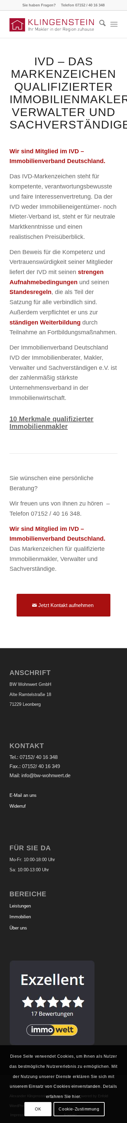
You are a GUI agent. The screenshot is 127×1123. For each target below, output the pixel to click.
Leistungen (20, 905)
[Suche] (99, 24)
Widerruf (17, 806)
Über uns (18, 927)
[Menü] (114, 24)
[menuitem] (99, 24)
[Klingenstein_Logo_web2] (52, 24)
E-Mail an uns (23, 795)
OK (38, 1109)
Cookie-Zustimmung (79, 1109)
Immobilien (20, 916)
